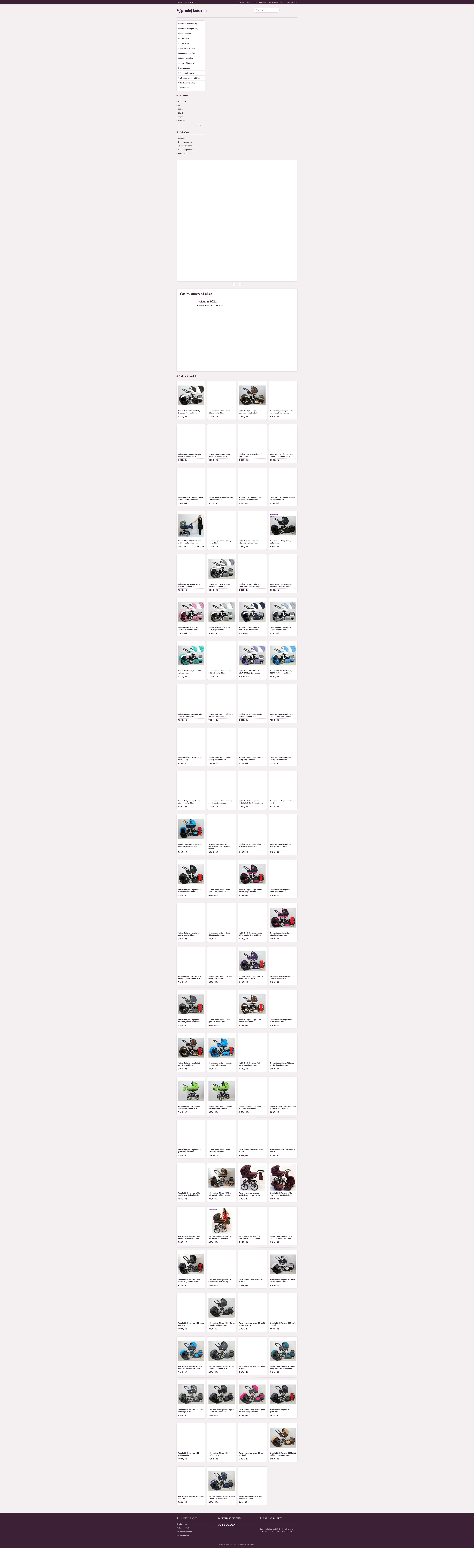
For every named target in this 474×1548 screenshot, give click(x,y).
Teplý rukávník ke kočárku (189, 78)
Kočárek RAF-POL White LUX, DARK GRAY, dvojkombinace (250, 585)
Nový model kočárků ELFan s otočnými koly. (188, 449)
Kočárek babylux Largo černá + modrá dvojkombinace (281, 891)
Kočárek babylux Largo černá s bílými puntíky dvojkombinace (250, 934)
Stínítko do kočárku (186, 73)
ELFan (180, 109)
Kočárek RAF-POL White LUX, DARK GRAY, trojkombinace (281, 585)
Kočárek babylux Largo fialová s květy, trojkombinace (251, 759)
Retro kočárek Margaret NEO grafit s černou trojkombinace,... (221, 1411)
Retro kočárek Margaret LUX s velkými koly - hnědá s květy (189, 1237)
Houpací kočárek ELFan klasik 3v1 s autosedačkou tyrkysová (283, 1107)
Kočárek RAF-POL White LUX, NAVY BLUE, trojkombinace (250, 629)
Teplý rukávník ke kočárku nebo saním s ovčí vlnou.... (251, 1497)
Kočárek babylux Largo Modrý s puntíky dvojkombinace (251, 1064)
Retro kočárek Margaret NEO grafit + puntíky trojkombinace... (221, 1367)
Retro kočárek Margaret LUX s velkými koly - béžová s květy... (220, 1194)
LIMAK (180, 113)
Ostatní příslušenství (186, 63)
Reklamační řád (291, 2)
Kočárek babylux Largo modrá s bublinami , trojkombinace (281, 412)
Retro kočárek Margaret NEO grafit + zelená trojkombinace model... (282, 1367)
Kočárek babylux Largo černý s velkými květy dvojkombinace (189, 977)
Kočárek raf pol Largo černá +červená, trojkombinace (249, 542)
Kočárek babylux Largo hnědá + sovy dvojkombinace (189, 1064)
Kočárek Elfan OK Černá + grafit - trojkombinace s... (251, 455)
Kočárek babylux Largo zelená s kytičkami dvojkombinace (189, 1107)
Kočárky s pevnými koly (187, 24)
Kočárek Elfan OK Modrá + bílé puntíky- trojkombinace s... (250, 499)
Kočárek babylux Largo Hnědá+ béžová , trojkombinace (189, 802)
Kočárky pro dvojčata (186, 53)
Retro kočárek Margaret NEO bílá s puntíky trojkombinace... (282, 1281)
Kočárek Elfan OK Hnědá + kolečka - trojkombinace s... (221, 499)
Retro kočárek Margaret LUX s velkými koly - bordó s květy (250, 1194)
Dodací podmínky (259, 2)
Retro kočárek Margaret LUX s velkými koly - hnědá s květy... (219, 1237)
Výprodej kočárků (192, 10)
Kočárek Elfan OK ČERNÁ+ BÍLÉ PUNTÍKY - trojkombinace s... (281, 455)
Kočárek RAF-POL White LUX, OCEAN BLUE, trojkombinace (281, 672)
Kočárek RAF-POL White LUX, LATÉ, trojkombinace (219, 629)
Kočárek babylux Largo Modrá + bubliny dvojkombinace (220, 1064)
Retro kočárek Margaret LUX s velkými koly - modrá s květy (250, 1237)
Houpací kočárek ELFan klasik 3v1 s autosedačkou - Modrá (252, 1107)
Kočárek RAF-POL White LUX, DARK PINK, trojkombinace (189, 629)
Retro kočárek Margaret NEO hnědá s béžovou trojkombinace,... (283, 1454)
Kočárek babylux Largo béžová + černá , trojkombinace (190, 715)
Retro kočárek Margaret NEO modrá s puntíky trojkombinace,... (221, 1497)
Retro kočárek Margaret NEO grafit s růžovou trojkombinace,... (252, 1411)
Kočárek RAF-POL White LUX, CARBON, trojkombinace (219, 585)
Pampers (181, 120)
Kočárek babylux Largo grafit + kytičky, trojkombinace (281, 759)
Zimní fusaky (183, 88)
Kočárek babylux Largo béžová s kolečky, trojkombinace (220, 715)
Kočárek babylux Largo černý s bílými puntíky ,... (189, 759)
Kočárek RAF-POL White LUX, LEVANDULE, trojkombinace (250, 672)
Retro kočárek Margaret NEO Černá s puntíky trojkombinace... (221, 1324)
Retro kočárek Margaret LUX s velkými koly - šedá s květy (189, 1281)
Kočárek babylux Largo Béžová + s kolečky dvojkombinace (252, 845)
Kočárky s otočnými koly (188, 29)
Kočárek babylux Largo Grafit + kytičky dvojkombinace (219, 1021)
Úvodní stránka (244, 2)
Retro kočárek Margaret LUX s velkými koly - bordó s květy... (281, 1194)
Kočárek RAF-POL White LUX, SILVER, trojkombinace (281, 629)
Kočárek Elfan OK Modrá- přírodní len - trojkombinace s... (282, 499)
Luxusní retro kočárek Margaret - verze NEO (251, 1274)
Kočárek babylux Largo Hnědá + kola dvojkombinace (281, 1021)
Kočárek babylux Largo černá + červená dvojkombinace (219, 891)
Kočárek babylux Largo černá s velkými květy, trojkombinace (281, 715)
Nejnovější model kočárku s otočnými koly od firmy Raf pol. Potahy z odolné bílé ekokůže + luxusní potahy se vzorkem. (189, 403)
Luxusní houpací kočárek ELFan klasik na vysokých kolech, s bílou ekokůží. (251, 1100)
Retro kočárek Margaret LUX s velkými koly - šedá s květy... (219, 1281)
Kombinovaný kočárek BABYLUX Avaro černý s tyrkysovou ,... (190, 845)
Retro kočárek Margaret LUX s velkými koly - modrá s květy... (281, 1237)
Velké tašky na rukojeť (187, 83)
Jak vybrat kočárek (276, 2)
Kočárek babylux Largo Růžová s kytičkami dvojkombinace (282, 1064)
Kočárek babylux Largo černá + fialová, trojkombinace (250, 715)
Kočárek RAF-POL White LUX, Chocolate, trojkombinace (189, 412)
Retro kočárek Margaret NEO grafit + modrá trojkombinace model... (191, 1367)
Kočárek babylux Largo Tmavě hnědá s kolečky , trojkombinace (251, 802)
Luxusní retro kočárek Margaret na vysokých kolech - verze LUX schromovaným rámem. (251, 1186)
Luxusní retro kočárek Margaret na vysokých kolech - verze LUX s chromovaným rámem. (190, 1186)
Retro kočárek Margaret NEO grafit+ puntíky (188, 1454)
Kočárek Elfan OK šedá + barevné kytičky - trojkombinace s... (190, 542)
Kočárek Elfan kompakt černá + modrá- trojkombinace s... (189, 455)
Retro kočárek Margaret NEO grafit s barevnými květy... (191, 1411)
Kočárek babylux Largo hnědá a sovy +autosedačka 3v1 (250, 412)
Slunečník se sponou (186, 48)
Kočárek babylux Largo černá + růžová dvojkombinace (219, 934)
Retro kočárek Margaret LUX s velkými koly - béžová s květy (189, 1194)
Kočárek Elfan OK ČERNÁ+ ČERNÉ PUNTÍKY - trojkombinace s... (190, 499)
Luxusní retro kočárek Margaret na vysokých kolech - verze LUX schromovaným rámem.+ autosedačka (221, 1185)
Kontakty (181, 138)
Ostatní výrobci (199, 125)
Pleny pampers (184, 68)
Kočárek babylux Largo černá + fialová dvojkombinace (250, 891)
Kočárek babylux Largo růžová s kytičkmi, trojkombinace (220, 672)
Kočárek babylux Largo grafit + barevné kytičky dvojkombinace (189, 1021)
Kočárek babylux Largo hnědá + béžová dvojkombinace (251, 1021)
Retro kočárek (184, 38)
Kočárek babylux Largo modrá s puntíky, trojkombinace (220, 802)
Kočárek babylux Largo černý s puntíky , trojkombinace (219, 759)
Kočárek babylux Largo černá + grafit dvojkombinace (189, 1151)
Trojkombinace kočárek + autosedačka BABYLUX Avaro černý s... (219, 846)
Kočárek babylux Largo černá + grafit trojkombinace (219, 1151)
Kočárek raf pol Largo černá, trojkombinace (280, 542)
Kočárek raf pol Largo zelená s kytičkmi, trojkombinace (189, 585)
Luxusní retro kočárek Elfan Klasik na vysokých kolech (251, 1144)
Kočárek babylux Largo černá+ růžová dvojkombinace (281, 934)
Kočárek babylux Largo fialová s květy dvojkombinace (251, 977)
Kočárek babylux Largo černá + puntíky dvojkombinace (189, 934)
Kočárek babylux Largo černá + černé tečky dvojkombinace (189, 891)
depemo (181, 117)
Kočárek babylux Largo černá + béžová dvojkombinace (281, 845)
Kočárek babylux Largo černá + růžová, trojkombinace (219, 412)
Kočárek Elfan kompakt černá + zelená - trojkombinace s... (220, 455)
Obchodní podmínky (186, 150)
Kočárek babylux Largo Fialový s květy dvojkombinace (282, 977)
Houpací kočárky (185, 34)
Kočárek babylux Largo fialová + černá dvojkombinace (220, 977)
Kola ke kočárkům (185, 58)
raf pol (180, 105)
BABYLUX (182, 101)
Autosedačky (183, 43)
